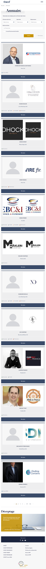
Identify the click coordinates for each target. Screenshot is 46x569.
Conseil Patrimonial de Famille (12, 31)
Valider (28, 35)
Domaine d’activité (7, 19)
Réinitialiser (40, 35)
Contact (27, 545)
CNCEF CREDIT (6, 552)
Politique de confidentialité (31, 550)
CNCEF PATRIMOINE (7, 548)
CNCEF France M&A (7, 557)
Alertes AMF (27, 552)
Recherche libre (6, 25)
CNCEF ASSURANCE (7, 550)
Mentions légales (28, 548)
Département (33, 19)
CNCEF (4, 545)
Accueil (2, 5)
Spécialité (19, 19)
